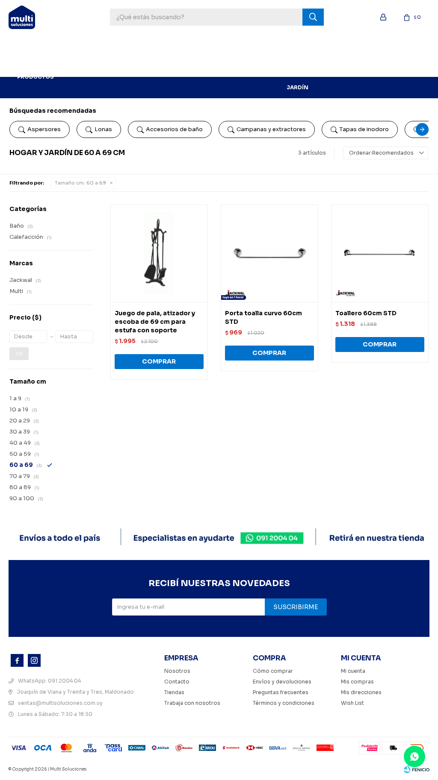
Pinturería (163, 44)
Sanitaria (332, 44)
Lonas (103, 129)
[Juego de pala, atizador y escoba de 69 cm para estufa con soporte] (159, 253)
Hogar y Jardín (297, 66)
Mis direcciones (361, 692)
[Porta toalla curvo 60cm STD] (269, 253)
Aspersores (44, 129)
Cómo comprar (273, 671)
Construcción (253, 44)
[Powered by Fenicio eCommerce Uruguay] (416, 769)
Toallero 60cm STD (366, 313)
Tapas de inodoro (364, 129)
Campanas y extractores (271, 129)
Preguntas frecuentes (280, 692)
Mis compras (357, 681)
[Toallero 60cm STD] (380, 253)
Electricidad (376, 44)
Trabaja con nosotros (192, 703)
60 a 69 (80, 183)
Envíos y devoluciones (282, 681)
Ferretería (204, 44)
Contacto (176, 681)
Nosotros (177, 671)
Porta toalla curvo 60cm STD (263, 317)
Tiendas (174, 692)
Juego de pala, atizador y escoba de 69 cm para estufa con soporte (155, 321)
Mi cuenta (353, 671)
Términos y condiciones (283, 703)
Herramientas (115, 44)
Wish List (352, 703)
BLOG (75, 66)
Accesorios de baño (174, 129)
